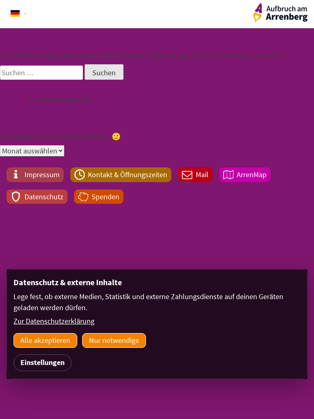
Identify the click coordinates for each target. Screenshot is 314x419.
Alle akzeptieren (45, 340)
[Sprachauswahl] (19, 13)
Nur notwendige (114, 340)
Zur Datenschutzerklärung (53, 321)
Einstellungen (42, 362)
